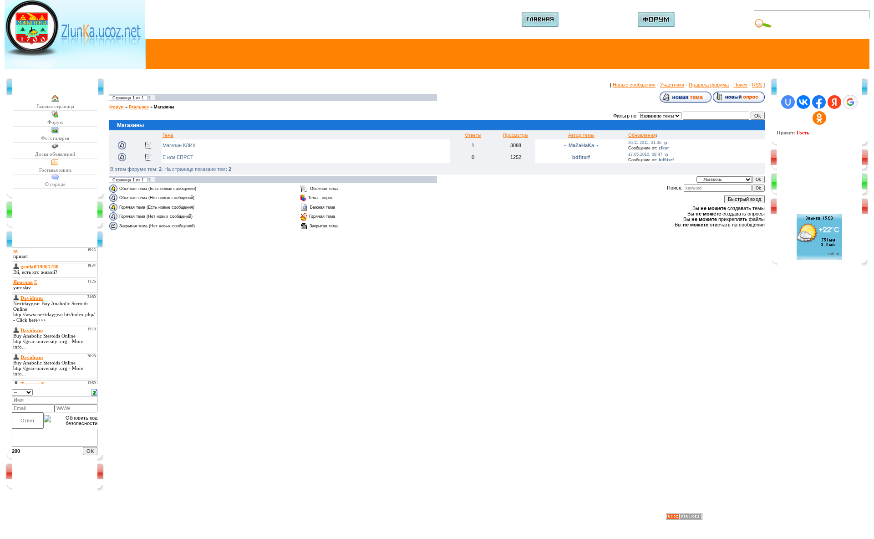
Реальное (139, 107)
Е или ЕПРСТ (178, 157)
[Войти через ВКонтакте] (803, 102)
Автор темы (581, 135)
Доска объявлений (55, 154)
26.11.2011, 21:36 (644, 142)
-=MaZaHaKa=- (581, 145)
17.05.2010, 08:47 (645, 154)
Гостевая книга (55, 170)
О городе (55, 184)
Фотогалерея (55, 138)
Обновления (642, 135)
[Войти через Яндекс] (834, 102)
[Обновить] (94, 392)
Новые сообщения (634, 84)
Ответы (473, 135)
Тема (168, 135)
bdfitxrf (581, 157)
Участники (672, 84)
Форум (55, 122)
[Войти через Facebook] (819, 102)
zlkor (664, 148)
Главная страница (55, 106)
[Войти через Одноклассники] (819, 118)
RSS (757, 84)
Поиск (740, 84)
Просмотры (515, 135)
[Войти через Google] (850, 102)
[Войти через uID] (788, 102)
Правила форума (709, 84)
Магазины (164, 107)
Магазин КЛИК (179, 145)
